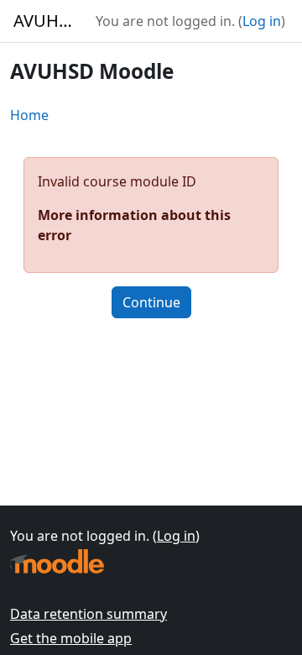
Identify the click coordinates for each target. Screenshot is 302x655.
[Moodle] (57, 561)
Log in (261, 21)
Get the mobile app (71, 638)
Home (29, 115)
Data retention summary (88, 614)
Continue (151, 302)
